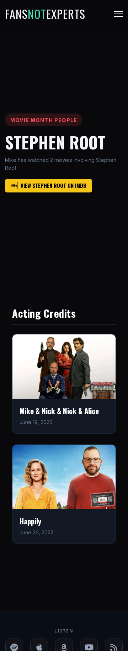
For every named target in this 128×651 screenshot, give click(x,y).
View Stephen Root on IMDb (53, 185)
